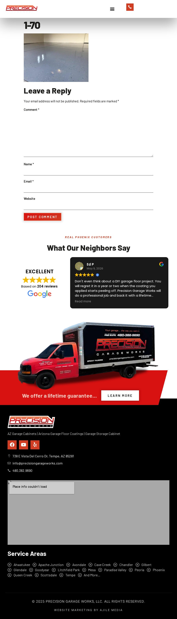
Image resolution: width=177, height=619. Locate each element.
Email (29, 181)
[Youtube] (23, 444)
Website (29, 198)
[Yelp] (35, 444)
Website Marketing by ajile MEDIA (88, 610)
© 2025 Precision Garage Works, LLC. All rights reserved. (88, 601)
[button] (112, 9)
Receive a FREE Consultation (154, 4)
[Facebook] (12, 444)
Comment (31, 109)
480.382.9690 (147, 8)
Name (29, 164)
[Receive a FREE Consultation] (130, 7)
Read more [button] (83, 301)
